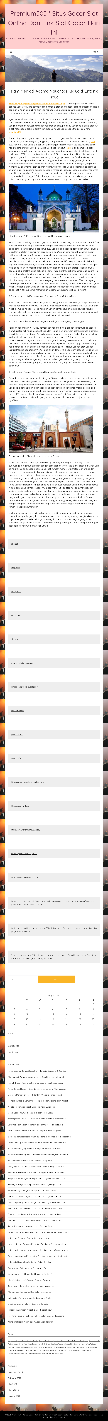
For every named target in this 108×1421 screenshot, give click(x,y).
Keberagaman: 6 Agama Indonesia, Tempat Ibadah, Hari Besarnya (38, 1154)
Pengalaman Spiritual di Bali (17, 1354)
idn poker (15, 567)
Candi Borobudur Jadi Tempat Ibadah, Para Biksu (30, 1113)
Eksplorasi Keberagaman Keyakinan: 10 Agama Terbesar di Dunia (38, 1178)
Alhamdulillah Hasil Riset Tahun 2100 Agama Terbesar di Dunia (36, 1172)
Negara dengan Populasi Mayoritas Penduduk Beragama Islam (37, 1244)
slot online (16, 615)
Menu (95, 51)
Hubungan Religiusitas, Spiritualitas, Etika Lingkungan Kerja (35, 1184)
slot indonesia (17, 710)
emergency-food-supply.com (24, 687)
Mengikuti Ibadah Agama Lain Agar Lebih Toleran (30, 1322)
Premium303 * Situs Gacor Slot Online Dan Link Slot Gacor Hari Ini (54, 22)
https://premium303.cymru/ (24, 853)
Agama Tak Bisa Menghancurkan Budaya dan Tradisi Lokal (35, 1208)
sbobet (14, 544)
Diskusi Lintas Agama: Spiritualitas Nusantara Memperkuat (34, 1214)
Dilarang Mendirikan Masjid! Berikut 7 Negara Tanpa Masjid (35, 1095)
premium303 (17, 734)
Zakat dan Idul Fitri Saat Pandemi (52, 1354)
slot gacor (16, 591)
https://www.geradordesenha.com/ (27, 782)
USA (93, 141)
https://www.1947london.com (24, 877)
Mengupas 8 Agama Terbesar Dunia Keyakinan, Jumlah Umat (36, 1077)
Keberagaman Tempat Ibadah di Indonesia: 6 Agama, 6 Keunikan (37, 1071)
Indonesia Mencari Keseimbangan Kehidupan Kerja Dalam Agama (38, 1250)
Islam (68, 148)
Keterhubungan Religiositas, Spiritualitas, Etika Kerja (32, 1190)
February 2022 (14, 1378)
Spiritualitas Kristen (34, 1354)
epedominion (14, 1052)
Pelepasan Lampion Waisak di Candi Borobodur (30, 1310)
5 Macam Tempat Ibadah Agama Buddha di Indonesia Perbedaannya (39, 1136)
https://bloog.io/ (39, 928)
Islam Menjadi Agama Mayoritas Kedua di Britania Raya (37, 103)
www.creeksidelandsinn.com (24, 663)
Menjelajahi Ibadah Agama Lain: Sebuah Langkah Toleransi (35, 1196)
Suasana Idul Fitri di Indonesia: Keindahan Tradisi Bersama (34, 1220)
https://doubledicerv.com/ (38, 955)
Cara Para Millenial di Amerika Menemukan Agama (31, 1286)
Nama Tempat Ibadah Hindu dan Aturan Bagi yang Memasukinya (37, 1089)
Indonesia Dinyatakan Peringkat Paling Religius (29, 1262)
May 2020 (12, 1384)
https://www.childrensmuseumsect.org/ (67, 901)
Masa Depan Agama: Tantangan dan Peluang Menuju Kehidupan (37, 1202)
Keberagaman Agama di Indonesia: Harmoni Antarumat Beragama (38, 1232)
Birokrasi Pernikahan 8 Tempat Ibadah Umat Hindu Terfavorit (35, 1125)
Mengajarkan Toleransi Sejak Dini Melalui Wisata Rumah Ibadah (37, 1118)
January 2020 (14, 1396)
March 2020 (13, 1390)
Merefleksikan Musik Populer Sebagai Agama (29, 1280)
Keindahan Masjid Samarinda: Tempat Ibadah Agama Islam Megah (38, 1101)
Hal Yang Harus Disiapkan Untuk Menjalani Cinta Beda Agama (36, 1316)
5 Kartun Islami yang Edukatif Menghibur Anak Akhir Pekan (34, 1148)
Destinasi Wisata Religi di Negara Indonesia (28, 1304)
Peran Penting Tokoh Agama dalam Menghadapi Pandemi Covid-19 (38, 1142)
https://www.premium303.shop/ (25, 830)
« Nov (10, 1033)
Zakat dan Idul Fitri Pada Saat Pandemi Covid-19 (30, 1274)
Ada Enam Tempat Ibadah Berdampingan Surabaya (31, 1107)
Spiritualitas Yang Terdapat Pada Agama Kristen (30, 1298)
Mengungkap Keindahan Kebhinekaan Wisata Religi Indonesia (36, 1166)
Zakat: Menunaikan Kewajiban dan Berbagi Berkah (31, 1226)
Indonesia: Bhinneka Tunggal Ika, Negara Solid (29, 1238)
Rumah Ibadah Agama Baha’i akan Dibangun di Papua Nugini (35, 1083)
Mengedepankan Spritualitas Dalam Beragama (29, 1292)
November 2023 (15, 1372)
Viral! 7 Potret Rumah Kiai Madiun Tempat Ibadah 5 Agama (34, 1130)
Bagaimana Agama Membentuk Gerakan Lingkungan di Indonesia (38, 1256)
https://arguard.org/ (21, 806)
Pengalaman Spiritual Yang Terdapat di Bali (27, 1268)
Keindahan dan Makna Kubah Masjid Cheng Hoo (30, 1160)
